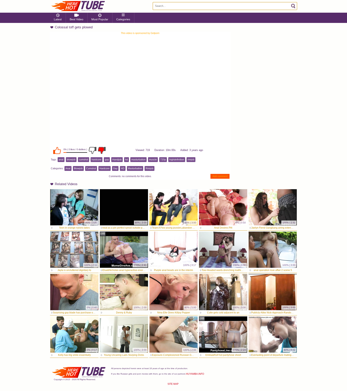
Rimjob (149, 168)
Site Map (173, 384)
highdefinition (176, 159)
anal (61, 159)
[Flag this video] (102, 150)
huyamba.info (195, 374)
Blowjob (78, 168)
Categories (123, 19)
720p (163, 159)
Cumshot (91, 168)
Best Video (76, 19)
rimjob (191, 159)
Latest (58, 19)
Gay (115, 168)
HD (123, 168)
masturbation (138, 159)
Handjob (117, 159)
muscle (153, 159)
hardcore (96, 159)
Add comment (220, 176)
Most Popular (99, 19)
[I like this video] (57, 150)
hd (126, 159)
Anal (67, 168)
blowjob (71, 159)
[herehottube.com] (78, 6)
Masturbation (135, 168)
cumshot (83, 159)
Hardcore (104, 168)
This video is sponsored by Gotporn (140, 33)
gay (107, 159)
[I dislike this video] (92, 150)
